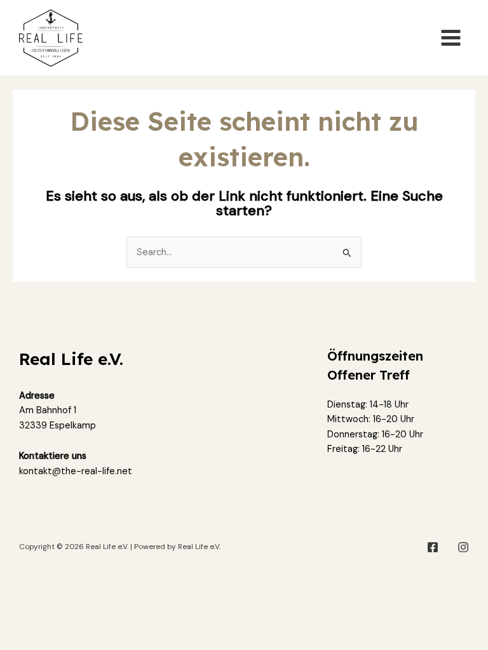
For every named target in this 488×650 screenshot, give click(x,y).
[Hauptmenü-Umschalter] (451, 38)
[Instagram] (463, 547)
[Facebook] (432, 547)
